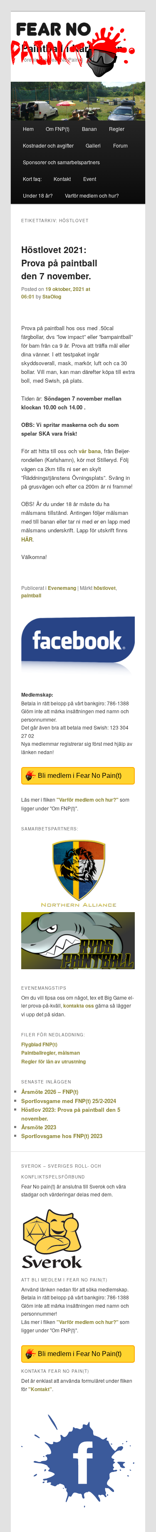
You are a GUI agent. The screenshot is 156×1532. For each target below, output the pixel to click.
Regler (116, 128)
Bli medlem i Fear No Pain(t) (79, 775)
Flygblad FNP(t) (39, 1044)
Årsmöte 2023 (38, 1127)
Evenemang (62, 588)
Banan (89, 128)
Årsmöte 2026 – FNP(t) (49, 1092)
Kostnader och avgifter (48, 145)
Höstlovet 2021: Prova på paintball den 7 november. (59, 262)
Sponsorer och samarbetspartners (61, 161)
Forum (120, 145)
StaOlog (51, 296)
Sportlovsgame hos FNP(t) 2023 (61, 1136)
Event (89, 178)
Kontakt (62, 178)
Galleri (93, 145)
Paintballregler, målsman (50, 1052)
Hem (28, 128)
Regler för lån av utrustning (53, 1061)
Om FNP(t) (57, 128)
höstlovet (105, 588)
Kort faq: (32, 178)
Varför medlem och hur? (92, 195)
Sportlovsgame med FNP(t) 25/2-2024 (68, 1101)
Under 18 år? (38, 195)
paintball (31, 595)
